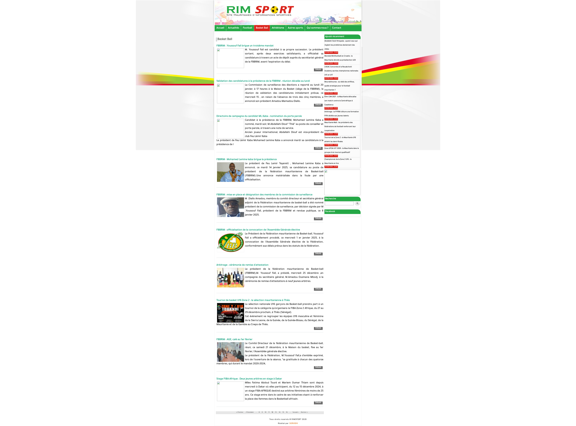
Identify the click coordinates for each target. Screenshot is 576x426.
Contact (336, 28)
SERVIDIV (293, 424)
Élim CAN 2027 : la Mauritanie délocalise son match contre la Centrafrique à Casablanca (340, 101)
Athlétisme (278, 28)
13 (276, 412)
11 (269, 412)
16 (287, 412)
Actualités (233, 28)
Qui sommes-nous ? (317, 28)
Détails (319, 70)
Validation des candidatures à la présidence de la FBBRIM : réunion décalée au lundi (263, 81)
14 (279, 412)
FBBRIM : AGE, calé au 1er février (234, 339)
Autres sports (295, 28)
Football (247, 28)
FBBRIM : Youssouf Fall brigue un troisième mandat (245, 46)
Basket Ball (262, 28)
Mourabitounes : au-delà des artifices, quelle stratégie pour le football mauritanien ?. (339, 86)
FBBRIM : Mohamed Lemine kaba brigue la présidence (246, 159)
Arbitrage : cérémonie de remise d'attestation (242, 265)
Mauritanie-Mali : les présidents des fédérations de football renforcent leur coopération (340, 127)
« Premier (239, 412)
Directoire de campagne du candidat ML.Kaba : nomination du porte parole (259, 116)
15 (283, 412)
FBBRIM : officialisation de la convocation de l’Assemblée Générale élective (258, 230)
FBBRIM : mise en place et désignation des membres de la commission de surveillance (264, 195)
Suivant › (296, 412)
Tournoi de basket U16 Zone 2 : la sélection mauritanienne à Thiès (253, 300)
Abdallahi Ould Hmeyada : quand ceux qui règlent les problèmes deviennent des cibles (341, 45)
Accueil (220, 28)
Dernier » (304, 412)
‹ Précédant (250, 412)
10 (265, 412)
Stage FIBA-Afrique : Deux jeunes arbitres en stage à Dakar (249, 379)
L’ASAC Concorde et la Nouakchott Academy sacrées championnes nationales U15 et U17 (341, 71)
